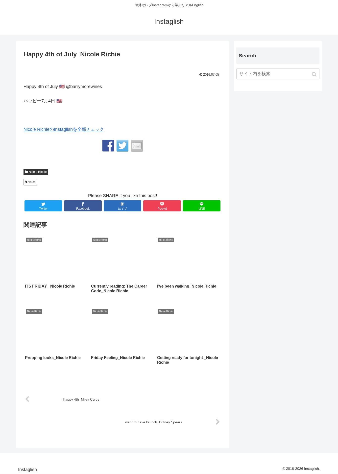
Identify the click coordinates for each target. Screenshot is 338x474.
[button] (314, 74)
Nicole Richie (38, 172)
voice (32, 182)
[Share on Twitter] (122, 146)
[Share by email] (137, 146)
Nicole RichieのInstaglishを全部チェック (64, 129)
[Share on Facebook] (108, 146)
